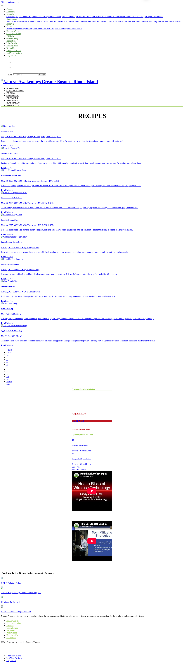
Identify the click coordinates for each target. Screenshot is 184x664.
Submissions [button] (11, 19)
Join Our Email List (45, 29)
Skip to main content (10, 2)
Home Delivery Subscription (24, 29)
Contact (78, 29)
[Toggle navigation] (2, 5)
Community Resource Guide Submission (164, 21)
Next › (9, 381)
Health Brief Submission (74, 21)
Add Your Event (79, 469)
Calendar (10, 9)
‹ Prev (9, 352)
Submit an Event (13, 50)
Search (9, 75)
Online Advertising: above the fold (46, 16)
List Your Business (14, 53)
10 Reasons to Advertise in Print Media (108, 16)
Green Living (12, 38)
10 (7, 376)
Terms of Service (33, 642)
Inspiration (10, 41)
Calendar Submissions (116, 21)
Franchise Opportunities (65, 29)
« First (9, 350)
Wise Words (11, 43)
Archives (10, 24)
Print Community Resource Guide (76, 16)
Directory (10, 12)
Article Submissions (36, 21)
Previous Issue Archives (81, 429)
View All (75, 467)
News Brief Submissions (16, 21)
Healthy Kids (12, 46)
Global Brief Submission (95, 21)
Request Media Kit (23, 16)
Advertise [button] (10, 14)
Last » (9, 384)
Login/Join (11, 55)
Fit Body (10, 36)
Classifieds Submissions (136, 21)
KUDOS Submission (54, 21)
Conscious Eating (13, 33)
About (9, 29)
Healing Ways (12, 31)
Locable (21, 642)
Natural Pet (11, 48)
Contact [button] (9, 26)
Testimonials (130, 16)
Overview (10, 16)
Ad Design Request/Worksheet (149, 16)
